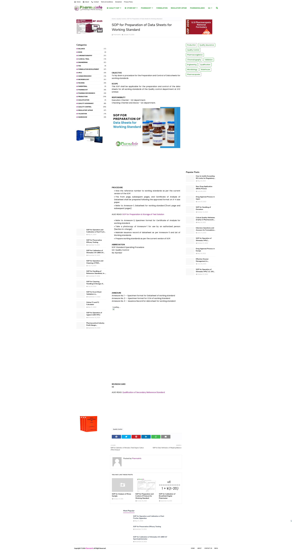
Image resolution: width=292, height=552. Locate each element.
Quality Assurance (92, 103)
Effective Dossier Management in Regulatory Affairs (202, 260)
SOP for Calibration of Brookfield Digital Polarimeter (167, 496)
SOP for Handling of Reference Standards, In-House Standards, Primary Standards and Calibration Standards (96, 272)
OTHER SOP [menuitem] (131, 8)
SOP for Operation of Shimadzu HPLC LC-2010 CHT (205, 270)
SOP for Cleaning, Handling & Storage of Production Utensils (94, 283)
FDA (92, 66)
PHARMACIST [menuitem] (146, 8)
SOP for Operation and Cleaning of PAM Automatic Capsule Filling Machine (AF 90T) (96, 262)
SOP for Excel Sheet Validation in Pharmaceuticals (93, 293)
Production (92, 96)
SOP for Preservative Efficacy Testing (94, 241)
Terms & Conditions (107, 2)
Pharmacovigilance (195, 55)
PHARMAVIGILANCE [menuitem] (197, 8)
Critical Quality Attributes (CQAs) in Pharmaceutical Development (205, 219)
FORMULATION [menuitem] (161, 8)
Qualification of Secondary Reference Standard (143, 392)
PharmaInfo (117, 34)
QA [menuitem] (209, 8)
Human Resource (92, 76)
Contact (96, 2)
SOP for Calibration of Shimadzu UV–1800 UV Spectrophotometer (94, 252)
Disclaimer (118, 2)
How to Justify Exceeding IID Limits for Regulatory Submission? (205, 177)
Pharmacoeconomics (92, 93)
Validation (92, 114)
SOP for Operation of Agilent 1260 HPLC (94, 314)
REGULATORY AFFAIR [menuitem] (179, 8)
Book (92, 52)
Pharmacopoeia (193, 74)
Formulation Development (92, 69)
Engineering (92, 62)
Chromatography (92, 55)
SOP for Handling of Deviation (203, 208)
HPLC (92, 72)
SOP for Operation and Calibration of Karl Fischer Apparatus (96, 231)
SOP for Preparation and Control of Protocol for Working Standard (144, 496)
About (87, 2)
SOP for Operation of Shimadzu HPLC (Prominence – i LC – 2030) (203, 239)
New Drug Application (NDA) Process (204, 187)
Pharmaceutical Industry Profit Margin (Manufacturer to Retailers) (95, 324)
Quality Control (92, 107)
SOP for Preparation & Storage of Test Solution (143, 214)
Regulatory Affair (92, 110)
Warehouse (92, 117)
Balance (92, 49)
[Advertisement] (91, 186)
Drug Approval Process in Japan (205, 198)
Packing (92, 83)
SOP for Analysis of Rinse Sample (121, 495)
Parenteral (92, 86)
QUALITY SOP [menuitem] (114, 8)
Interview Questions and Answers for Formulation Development (205, 229)
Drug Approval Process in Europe (205, 250)
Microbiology (92, 79)
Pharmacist (92, 90)
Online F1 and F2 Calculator (92, 303)
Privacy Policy (128, 2)
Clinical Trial (92, 59)
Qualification (92, 100)
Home (78, 2)
